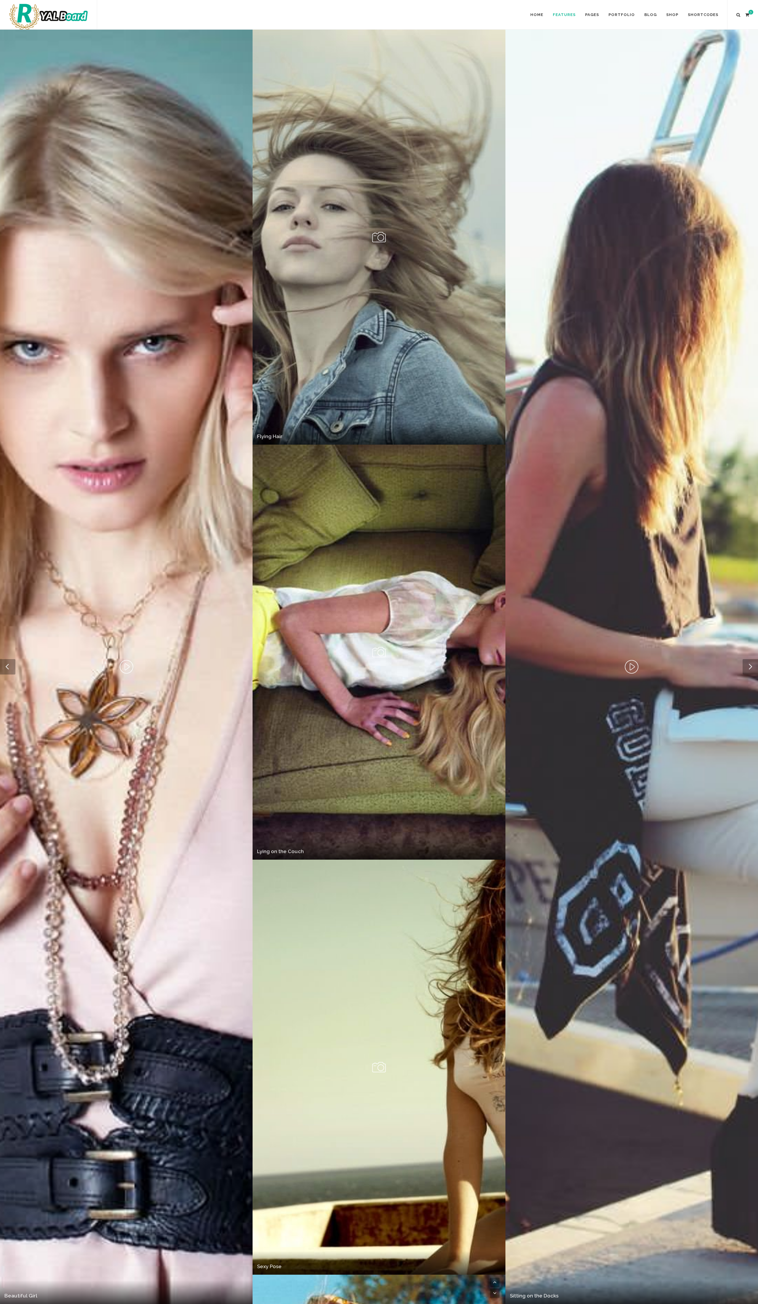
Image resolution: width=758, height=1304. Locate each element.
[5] (747, 14)
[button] (495, 1282)
